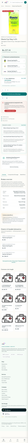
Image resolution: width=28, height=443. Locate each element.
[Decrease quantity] (2, 90)
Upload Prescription (6, 376)
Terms (7, 426)
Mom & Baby (4, 369)
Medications (7, 6)
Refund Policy (13, 426)
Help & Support (5, 399)
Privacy (3, 426)
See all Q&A (23, 125)
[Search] (25, 2)
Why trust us (4, 391)
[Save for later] (2, 98)
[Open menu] (2, 2)
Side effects (22, 174)
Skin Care (4, 368)
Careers (3, 393)
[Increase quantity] (8, 90)
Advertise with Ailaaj (6, 397)
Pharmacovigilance (22, 426)
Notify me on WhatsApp (15, 94)
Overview (4, 174)
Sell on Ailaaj (4, 395)
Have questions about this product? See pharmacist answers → (14, 261)
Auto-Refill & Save (6, 378)
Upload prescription (11, 110)
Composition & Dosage (13, 174)
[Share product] (6, 98)
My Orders (4, 380)
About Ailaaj (4, 389)
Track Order (4, 382)
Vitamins (4, 366)
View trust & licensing (14, 166)
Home (2, 6)
